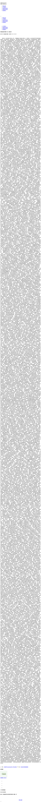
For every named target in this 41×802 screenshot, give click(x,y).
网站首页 (4, 17)
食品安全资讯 (5, 8)
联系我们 (4, 10)
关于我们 (4, 7)
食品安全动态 (5, 9)
